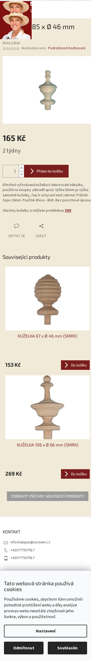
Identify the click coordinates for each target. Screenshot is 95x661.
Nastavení (45, 631)
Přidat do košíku (50, 171)
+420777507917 (23, 550)
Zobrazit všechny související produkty (47, 496)
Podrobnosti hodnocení (66, 48)
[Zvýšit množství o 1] (21, 168)
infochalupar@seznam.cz (30, 542)
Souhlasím (67, 648)
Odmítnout (23, 648)
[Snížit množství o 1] (21, 174)
